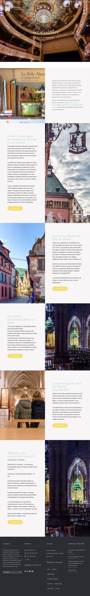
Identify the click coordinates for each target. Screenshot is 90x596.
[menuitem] (12, 572)
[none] (12, 572)
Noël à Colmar (72, 570)
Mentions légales (51, 550)
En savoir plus (15, 208)
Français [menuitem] (7, 572)
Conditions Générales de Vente (54, 553)
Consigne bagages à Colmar (76, 557)
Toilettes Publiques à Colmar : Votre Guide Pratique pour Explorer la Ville (76, 563)
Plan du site (49, 556)
